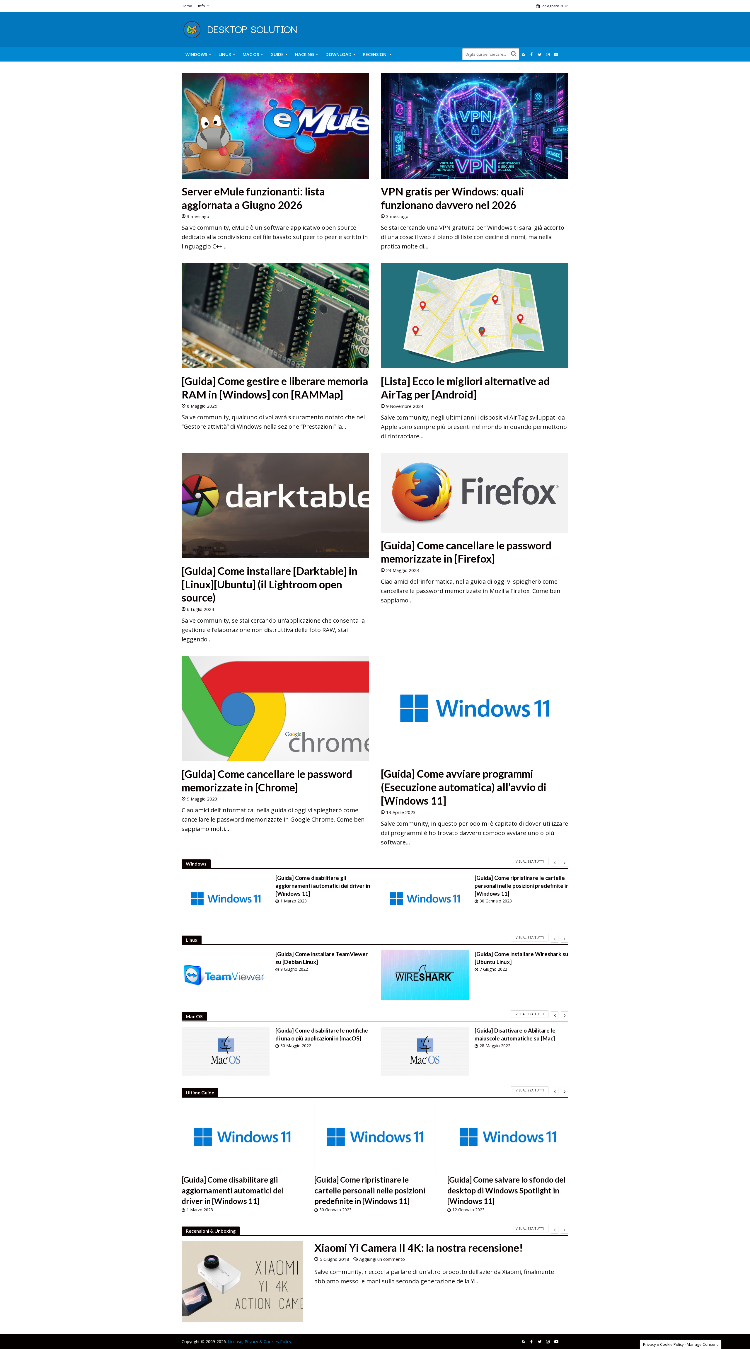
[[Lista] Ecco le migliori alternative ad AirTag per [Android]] (474, 315)
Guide (277, 54)
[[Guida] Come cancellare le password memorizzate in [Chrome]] (275, 708)
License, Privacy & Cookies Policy (259, 1341)
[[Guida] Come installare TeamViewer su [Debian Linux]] (226, 975)
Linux (225, 54)
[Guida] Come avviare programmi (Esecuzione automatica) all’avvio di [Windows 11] (463, 787)
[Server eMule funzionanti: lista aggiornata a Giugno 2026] (275, 125)
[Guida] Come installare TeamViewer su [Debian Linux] (321, 958)
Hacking (304, 54)
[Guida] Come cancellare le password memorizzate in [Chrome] (267, 780)
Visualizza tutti (530, 861)
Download (338, 54)
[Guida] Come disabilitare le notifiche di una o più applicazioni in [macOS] (321, 1034)
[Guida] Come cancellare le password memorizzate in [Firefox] (466, 552)
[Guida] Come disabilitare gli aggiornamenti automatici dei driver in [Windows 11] (322, 885)
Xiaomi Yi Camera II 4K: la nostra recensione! (418, 1247)
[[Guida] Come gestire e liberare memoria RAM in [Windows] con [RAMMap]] (275, 315)
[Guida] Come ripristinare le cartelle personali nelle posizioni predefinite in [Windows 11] (522, 885)
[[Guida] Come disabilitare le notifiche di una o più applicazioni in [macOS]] (226, 1051)
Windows (196, 54)
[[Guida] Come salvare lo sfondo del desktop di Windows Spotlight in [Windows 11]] (507, 1137)
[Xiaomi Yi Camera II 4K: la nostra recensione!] (242, 1281)
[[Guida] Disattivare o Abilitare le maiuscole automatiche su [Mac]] (425, 1051)
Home (187, 5)
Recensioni (375, 54)
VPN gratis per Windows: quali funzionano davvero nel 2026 (452, 198)
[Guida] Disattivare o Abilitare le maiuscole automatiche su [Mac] (515, 1034)
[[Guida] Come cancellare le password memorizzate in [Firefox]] (474, 492)
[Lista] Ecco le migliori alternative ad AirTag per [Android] (465, 387)
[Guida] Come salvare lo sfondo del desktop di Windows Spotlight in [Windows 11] (506, 1190)
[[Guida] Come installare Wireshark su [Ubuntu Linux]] (425, 974)
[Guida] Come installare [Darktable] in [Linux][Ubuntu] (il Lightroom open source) (269, 584)
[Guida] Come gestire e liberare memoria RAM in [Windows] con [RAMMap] (275, 387)
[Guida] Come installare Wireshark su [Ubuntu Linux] (521, 958)
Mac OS (251, 54)
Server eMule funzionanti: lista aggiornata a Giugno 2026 (253, 198)
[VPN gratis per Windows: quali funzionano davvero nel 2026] (474, 125)
